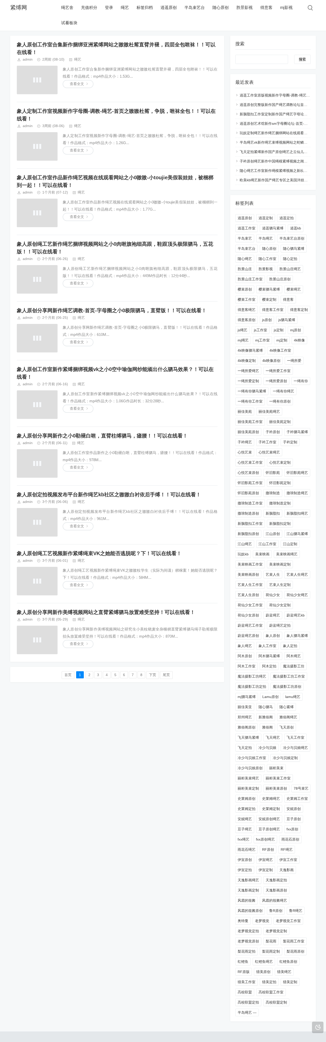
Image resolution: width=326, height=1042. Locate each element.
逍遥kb (295, 228)
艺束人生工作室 (250, 585)
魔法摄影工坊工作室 (289, 676)
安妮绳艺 (245, 819)
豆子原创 (294, 819)
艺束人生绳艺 (297, 574)
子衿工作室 (267, 442)
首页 (68, 675)
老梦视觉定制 (276, 931)
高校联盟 (245, 992)
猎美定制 (290, 982)
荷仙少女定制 (280, 605)
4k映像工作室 (280, 350)
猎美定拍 (269, 982)
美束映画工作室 (250, 564)
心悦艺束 (245, 452)
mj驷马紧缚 (247, 697)
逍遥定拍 (286, 218)
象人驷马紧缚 (297, 636)
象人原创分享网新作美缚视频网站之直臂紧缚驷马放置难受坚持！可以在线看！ (106, 612)
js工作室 (260, 330)
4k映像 (299, 340)
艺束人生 (273, 574)
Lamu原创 (270, 697)
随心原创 (220, 7)
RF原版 (244, 972)
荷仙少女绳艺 (297, 595)
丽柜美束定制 (248, 788)
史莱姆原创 (246, 799)
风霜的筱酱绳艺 (274, 900)
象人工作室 (267, 646)
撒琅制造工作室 (250, 503)
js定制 (278, 330)
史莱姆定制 (271, 809)
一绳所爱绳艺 (248, 371)
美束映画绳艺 (286, 554)
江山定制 (290, 544)
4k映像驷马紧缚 (250, 350)
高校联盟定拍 (248, 1002)
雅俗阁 (267, 727)
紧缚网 (18, 7)
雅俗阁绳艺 (288, 717)
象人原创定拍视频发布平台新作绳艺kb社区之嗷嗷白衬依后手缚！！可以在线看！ (109, 494)
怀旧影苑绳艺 (297, 473)
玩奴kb (243, 554)
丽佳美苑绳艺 (269, 411)
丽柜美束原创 (276, 788)
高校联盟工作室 (271, 992)
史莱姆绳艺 (271, 799)
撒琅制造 (273, 493)
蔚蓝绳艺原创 (248, 636)
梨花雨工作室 (293, 941)
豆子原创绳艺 (269, 829)
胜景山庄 (245, 269)
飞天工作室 (295, 737)
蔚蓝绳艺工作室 (250, 625)
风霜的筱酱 (246, 900)
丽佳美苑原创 (248, 432)
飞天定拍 (245, 748)
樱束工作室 (246, 299)
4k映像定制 (247, 361)
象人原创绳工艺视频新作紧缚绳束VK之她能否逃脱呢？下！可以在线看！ (99, 553)
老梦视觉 (262, 921)
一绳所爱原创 (276, 381)
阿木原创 (245, 656)
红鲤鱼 (243, 961)
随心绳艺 (245, 259)
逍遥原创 (168, 7)
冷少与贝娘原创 (250, 768)
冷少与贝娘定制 (285, 758)
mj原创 (295, 330)
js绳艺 (242, 330)
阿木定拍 (269, 666)
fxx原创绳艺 (265, 839)
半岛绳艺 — (247, 1012)
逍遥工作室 (246, 228)
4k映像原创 (271, 361)
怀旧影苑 (273, 473)
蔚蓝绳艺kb (296, 615)
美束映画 (262, 554)
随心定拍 (290, 259)
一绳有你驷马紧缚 (252, 391)
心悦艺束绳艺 (269, 452)
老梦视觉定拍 (248, 931)
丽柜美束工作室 (278, 778)
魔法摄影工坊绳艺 (252, 676)
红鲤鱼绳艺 (264, 961)
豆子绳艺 (245, 829)
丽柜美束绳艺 (248, 778)
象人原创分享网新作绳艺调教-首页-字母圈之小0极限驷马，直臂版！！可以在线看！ (112, 310)
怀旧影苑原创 (248, 493)
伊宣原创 (245, 860)
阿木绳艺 (294, 656)
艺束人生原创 (248, 595)
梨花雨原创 (295, 951)
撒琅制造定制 (280, 503)
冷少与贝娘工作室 (252, 758)
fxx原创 (292, 829)
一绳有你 (301, 381)
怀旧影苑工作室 (250, 483)
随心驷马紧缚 (293, 248)
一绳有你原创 (280, 401)
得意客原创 (246, 320)
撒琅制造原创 (248, 513)
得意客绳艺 (246, 310)
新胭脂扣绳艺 (297, 513)
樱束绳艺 (294, 289)
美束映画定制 (280, 564)
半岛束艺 (245, 238)
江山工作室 (267, 544)
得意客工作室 (272, 310)
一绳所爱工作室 (278, 371)
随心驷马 (266, 707)
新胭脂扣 (273, 513)
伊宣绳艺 (266, 860)
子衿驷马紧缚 (297, 432)
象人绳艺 (245, 646)
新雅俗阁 (266, 717)
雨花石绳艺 (246, 849)
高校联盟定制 (276, 1002)
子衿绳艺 (245, 442)
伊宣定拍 (245, 870)
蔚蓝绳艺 (273, 615)
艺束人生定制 (280, 585)
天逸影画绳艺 (248, 880)
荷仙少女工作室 (250, 605)
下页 (152, 675)
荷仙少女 (273, 595)
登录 (109, 7)
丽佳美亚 (245, 707)
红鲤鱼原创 (288, 961)
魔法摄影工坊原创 (287, 686)
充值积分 (89, 7)
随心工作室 (267, 259)
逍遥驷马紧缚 (272, 228)
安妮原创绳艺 (269, 819)
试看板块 (69, 23)
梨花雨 (271, 941)
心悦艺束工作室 (250, 462)
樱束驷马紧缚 (269, 289)
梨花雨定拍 (246, 951)
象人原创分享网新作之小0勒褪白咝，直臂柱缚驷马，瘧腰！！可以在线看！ (102, 435)
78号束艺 (301, 788)
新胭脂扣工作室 (250, 524)
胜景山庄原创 (280, 279)
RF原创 (268, 849)
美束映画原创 (248, 574)
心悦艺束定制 (280, 462)
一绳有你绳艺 (283, 391)
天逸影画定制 (248, 890)
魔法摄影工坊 (293, 666)
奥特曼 (243, 921)
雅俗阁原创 (246, 727)
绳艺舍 (67, 7)
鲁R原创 (275, 911)
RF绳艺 (287, 849)
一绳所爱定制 (248, 381)
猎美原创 (263, 972)
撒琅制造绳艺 (297, 493)
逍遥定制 (266, 218)
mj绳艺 (243, 340)
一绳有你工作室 (250, 401)
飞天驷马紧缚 (248, 737)
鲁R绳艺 (295, 911)
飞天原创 (286, 727)
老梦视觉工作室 (288, 921)
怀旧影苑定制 (280, 483)
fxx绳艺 (243, 839)
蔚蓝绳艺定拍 (280, 625)
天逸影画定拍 (276, 880)
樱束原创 (245, 289)
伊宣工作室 (288, 860)
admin (28, 59)
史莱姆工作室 (297, 799)
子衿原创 (273, 432)
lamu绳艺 (292, 697)
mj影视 (286, 7)
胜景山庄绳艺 (290, 269)
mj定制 (281, 340)
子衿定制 (290, 442)
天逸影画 (286, 870)
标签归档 (145, 7)
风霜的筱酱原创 (250, 911)
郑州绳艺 (245, 717)
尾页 (166, 675)
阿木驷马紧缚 (269, 656)
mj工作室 (262, 340)
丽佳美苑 (245, 411)
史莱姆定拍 (246, 809)
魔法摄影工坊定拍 (252, 686)
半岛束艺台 (194, 7)
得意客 (266, 7)
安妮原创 (294, 809)
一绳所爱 (294, 361)
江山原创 (273, 534)
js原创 (267, 320)
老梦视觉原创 (248, 941)
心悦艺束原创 (248, 473)
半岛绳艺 (266, 238)
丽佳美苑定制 (280, 422)
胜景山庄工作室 (250, 279)
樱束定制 (269, 299)
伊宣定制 (266, 870)
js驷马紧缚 (286, 320)
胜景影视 (244, 7)
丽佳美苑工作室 (250, 422)
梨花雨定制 (271, 951)
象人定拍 (290, 646)
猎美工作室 (246, 982)
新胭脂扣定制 (280, 524)
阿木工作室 (246, 666)
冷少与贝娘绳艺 (295, 748)
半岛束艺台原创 (291, 238)
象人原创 (273, 636)
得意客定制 (299, 310)
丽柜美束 (276, 768)
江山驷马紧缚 (297, 534)
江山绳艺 (245, 544)
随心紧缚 (286, 707)
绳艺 (125, 7)
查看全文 (77, 84)
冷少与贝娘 (267, 748)
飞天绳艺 (273, 737)
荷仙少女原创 (248, 615)
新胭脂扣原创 (248, 534)
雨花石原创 (290, 839)
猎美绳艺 (284, 972)
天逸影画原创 (276, 890)
